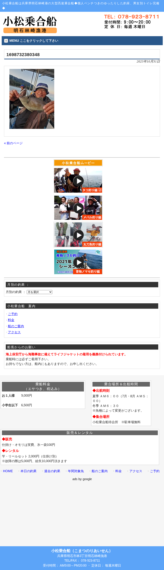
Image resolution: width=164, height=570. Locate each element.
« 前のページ (13, 143)
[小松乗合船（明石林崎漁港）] (30, 31)
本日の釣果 (28, 471)
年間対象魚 (76, 471)
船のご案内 (16, 326)
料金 (11, 320)
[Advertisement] (82, 512)
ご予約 (13, 314)
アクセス (14, 332)
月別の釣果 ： (16, 292)
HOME (8, 471)
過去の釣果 (52, 471)
